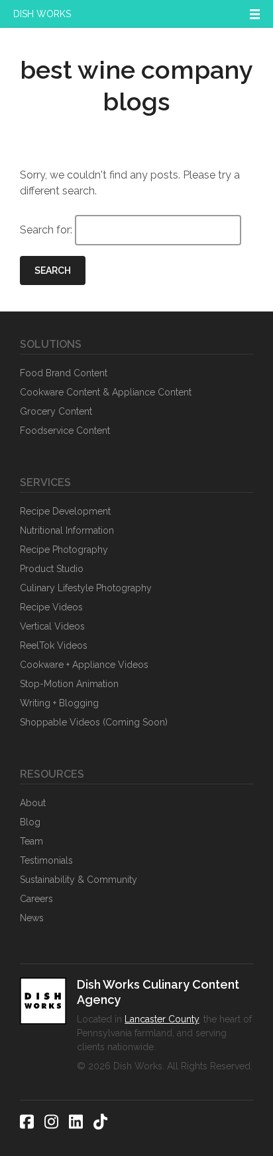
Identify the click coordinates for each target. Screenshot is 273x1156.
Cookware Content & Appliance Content (105, 392)
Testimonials (46, 860)
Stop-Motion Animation (69, 684)
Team (31, 841)
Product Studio (51, 568)
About (33, 803)
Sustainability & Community (78, 879)
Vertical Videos (52, 626)
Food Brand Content (63, 373)
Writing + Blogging (59, 703)
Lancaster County (162, 1019)
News (32, 918)
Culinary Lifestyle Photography (86, 588)
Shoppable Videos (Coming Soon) (94, 722)
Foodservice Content (65, 430)
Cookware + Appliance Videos (84, 664)
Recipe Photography (64, 549)
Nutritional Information (67, 530)
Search (52, 270)
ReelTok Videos (53, 645)
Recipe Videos (51, 607)
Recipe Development (65, 511)
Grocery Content (56, 411)
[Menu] (255, 14)
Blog (30, 822)
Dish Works (42, 14)
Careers (36, 898)
